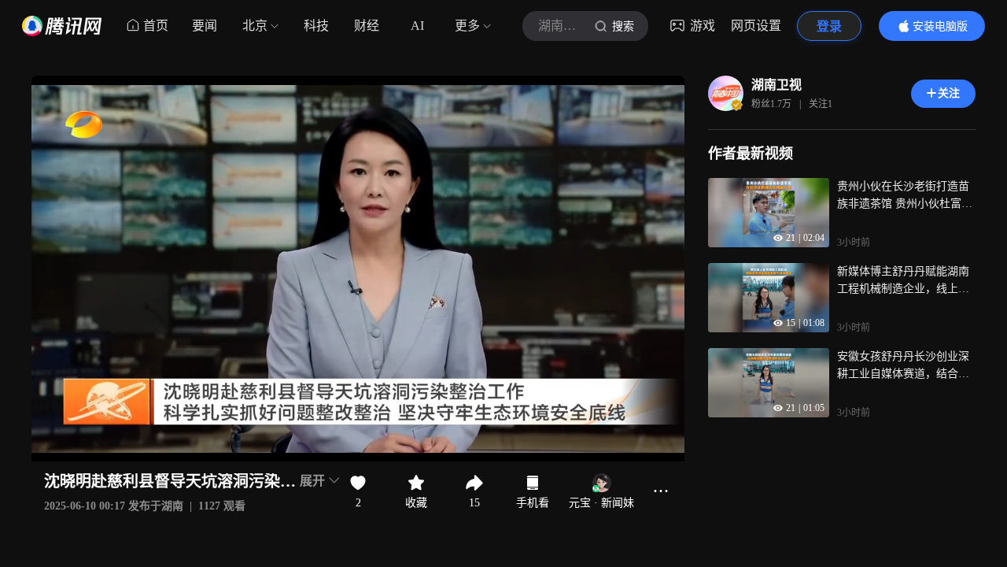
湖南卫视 (776, 84)
